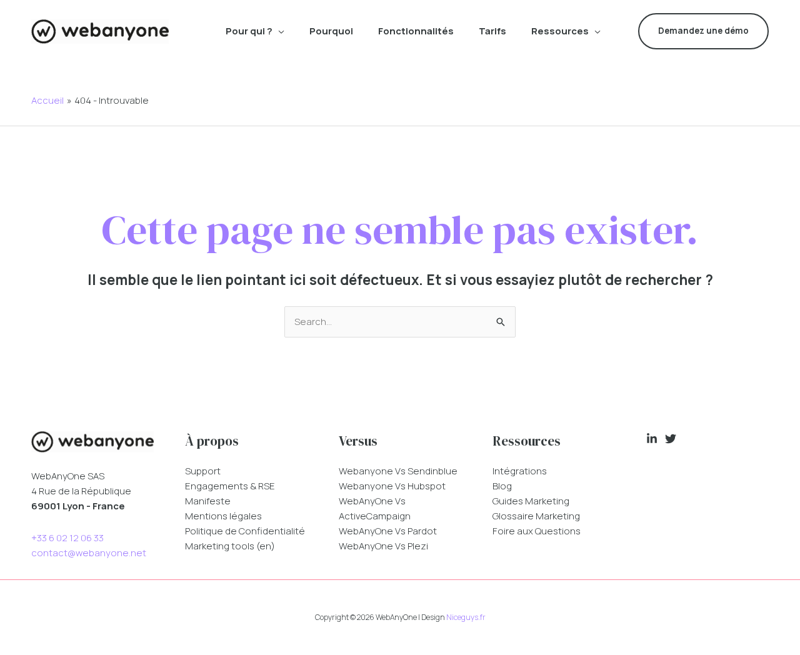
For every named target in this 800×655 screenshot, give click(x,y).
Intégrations (519, 471)
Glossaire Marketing (536, 515)
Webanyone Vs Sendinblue (398, 471)
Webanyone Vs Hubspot (392, 485)
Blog (502, 485)
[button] (278, 31)
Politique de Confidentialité (245, 531)
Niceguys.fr (466, 617)
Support (203, 471)
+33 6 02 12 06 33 (67, 537)
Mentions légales (223, 515)
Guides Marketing (530, 501)
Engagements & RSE (230, 485)
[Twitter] (670, 438)
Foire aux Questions (536, 531)
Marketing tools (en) (230, 545)
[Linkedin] (652, 438)
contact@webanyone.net (88, 552)
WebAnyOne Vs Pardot (388, 531)
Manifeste (208, 501)
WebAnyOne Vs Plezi (383, 545)
